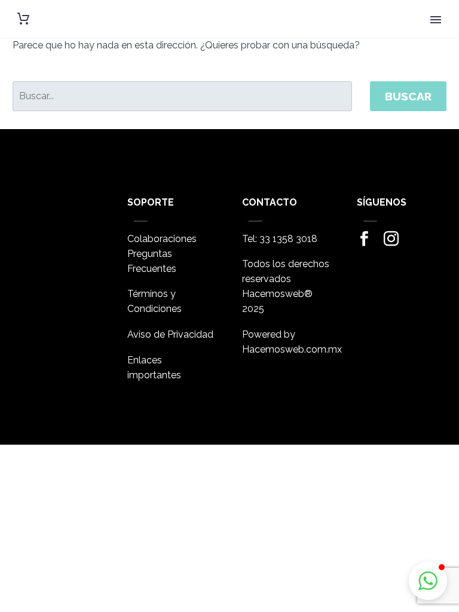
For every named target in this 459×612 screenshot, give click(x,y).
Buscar (408, 96)
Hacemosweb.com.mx (292, 349)
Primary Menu (435, 20)
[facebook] (364, 238)
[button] (428, 581)
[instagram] (391, 238)
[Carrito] (23, 18)
